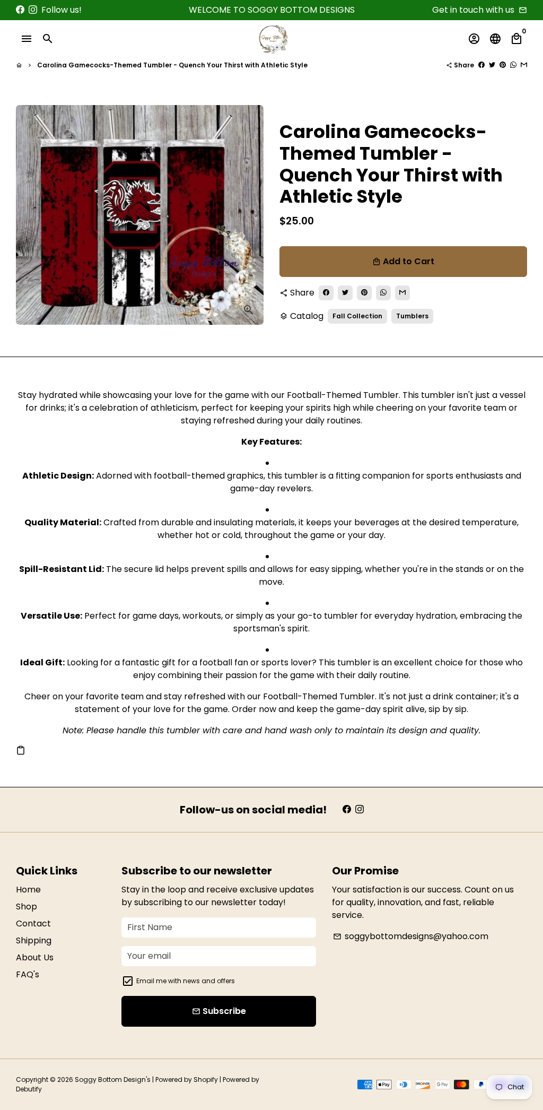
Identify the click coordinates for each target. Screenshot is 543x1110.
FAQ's (27, 974)
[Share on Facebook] (481, 65)
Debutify (29, 1089)
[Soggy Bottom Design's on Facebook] (20, 10)
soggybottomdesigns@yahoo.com (410, 936)
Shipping (33, 940)
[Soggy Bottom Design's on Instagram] (33, 10)
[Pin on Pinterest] (503, 65)
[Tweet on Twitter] (492, 65)
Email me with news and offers (185, 980)
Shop (26, 906)
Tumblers (412, 315)
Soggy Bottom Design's (113, 1079)
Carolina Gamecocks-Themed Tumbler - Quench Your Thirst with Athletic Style (172, 65)
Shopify (206, 1079)
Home (28, 889)
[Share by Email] (524, 65)
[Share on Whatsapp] (513, 65)
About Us (35, 957)
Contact (33, 923)
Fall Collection (357, 315)
